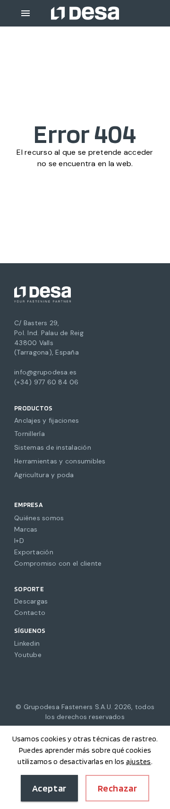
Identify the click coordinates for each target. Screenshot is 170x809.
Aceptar (49, 788)
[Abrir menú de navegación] (25, 13)
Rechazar (117, 788)
